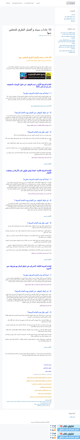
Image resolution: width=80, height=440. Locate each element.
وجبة (48, 402)
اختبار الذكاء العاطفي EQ (17, 3)
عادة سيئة (12, 401)
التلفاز (40, 401)
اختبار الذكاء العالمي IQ (29, 3)
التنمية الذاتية (47, 400)
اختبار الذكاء (72, 417)
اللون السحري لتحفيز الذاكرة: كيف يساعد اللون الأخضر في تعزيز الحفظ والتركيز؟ (67, 47)
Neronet (8, 3)
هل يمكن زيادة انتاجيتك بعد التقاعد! (43, 405)
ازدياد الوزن (48, 401)
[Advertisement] (28, 16)
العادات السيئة (31, 401)
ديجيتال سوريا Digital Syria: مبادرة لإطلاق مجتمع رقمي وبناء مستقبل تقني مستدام (66, 41)
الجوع (38, 401)
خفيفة (15, 401)
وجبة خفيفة (44, 402)
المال (27, 401)
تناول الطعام (19, 401)
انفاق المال (24, 401)
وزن (41, 402)
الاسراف (43, 401)
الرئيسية (38, 3)
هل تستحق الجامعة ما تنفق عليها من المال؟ (42, 404)
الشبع (35, 401)
